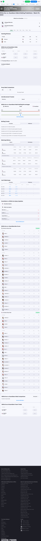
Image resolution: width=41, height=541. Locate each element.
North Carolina (3, 503)
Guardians (36, 106)
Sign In (39, 1)
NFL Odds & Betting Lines (5, 470)
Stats (30, 30)
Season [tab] (11, 142)
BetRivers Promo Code (25, 504)
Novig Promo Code (24, 492)
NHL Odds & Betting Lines (5, 479)
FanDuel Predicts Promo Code (26, 489)
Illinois (2, 495)
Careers (2, 525)
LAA (10, 186)
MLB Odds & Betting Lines (5, 478)
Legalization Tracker (4, 483)
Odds (17, 30)
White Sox (6, 106)
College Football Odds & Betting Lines (7, 473)
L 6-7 (16, 191)
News (14, 30)
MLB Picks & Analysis (24, 476)
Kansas (2, 501)
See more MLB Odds (20, 400)
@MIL (10, 195)
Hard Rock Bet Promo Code (25, 503)
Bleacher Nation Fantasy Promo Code (27, 509)
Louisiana (3, 486)
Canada (2, 506)
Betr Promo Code (24, 510)
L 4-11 (16, 188)
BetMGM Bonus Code (24, 484)
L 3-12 (16, 195)
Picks (20, 30)
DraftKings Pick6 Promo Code (26, 506)
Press (2, 528)
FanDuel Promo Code (24, 498)
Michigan (2, 497)
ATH (10, 193)
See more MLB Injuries (20, 221)
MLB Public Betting (20, 116)
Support (2, 529)
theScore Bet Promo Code (25, 500)
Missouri (2, 504)
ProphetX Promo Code (24, 495)
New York (3, 484)
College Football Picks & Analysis (26, 473)
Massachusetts (4, 500)
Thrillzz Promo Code (24, 515)
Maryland (3, 487)
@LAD (10, 188)
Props (23, 30)
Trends (27, 30)
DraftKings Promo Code (25, 497)
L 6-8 (16, 186)
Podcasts (3, 531)
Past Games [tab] (30, 142)
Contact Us (3, 534)
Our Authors (3, 522)
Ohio (2, 498)
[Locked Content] (20, 115)
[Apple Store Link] (4, 540)
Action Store (3, 526)
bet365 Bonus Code (24, 486)
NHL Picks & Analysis (24, 478)
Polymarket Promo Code (25, 487)
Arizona (2, 489)
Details (11, 30)
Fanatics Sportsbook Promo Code (26, 483)
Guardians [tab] (11, 123)
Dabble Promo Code (24, 507)
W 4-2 (16, 193)
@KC (10, 191)
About (2, 520)
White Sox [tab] (30, 123)
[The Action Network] (3, 1)
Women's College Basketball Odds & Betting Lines (9, 476)
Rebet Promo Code (24, 512)
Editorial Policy (3, 523)
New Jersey (3, 492)
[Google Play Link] (12, 540)
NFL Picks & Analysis (24, 470)
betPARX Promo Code (24, 501)
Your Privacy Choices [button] (5, 536)
